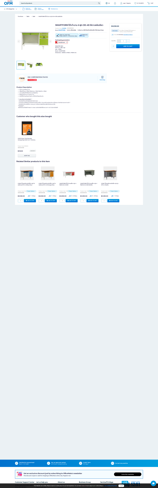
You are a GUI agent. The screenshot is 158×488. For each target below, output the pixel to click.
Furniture (20, 16)
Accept (121, 485)
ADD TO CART (127, 46)
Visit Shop (102, 80)
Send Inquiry (115, 30)
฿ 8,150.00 (115, 26)
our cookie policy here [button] (111, 486)
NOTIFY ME (27, 155)
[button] (153, 483)
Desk (34, 16)
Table (27, 16)
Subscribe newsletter (127, 474)
